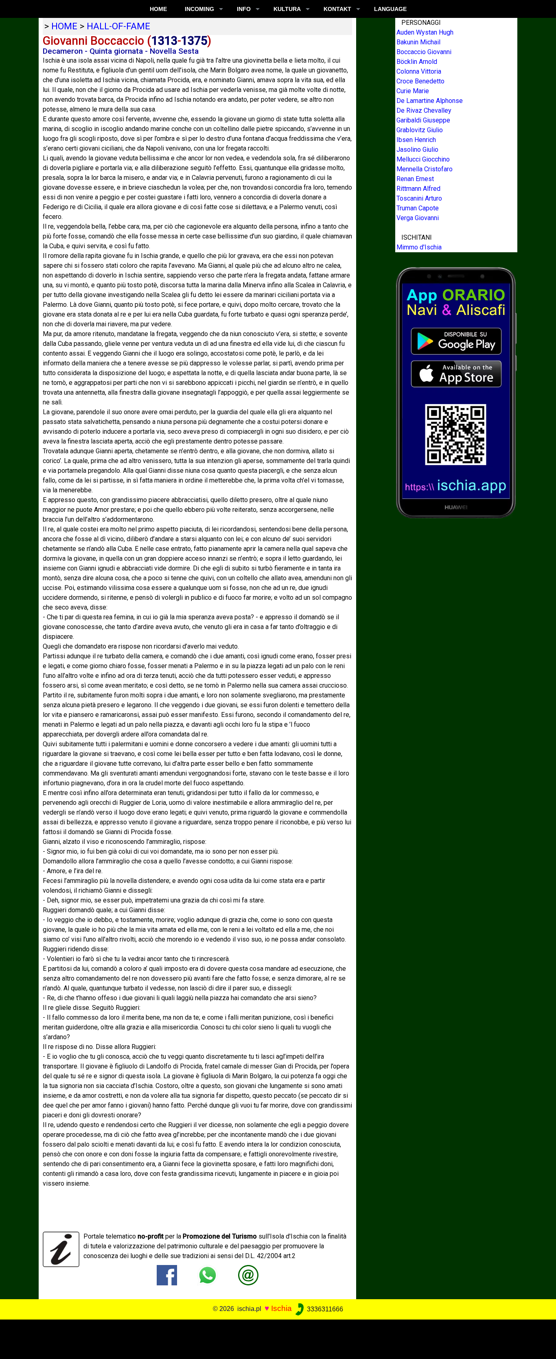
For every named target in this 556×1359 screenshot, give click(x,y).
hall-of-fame (118, 26)
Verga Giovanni (417, 218)
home (64, 26)
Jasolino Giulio (417, 149)
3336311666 (324, 1309)
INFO (244, 9)
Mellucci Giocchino (423, 159)
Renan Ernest (415, 179)
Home (158, 9)
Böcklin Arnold (416, 62)
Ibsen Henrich (416, 140)
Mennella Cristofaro (424, 169)
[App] (456, 392)
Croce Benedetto (420, 81)
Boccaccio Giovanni (423, 52)
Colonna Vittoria (418, 71)
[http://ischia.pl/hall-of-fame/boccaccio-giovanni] (248, 1275)
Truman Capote (417, 208)
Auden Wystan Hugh (424, 32)
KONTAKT (337, 9)
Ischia (281, 1308)
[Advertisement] (272, 1338)
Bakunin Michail (418, 42)
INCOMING (199, 9)
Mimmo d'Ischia (419, 247)
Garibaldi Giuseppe (423, 120)
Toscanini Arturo (419, 198)
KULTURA (287, 9)
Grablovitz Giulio (419, 130)
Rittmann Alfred (418, 188)
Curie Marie (412, 91)
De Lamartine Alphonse (429, 101)
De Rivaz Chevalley (423, 110)
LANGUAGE (390, 9)
